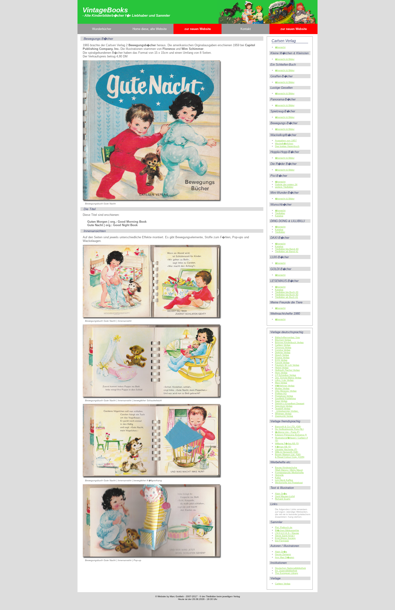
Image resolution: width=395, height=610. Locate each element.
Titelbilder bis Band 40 (287, 249)
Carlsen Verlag (282, 345)
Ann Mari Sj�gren (284, 557)
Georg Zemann (283, 554)
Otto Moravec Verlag (285, 391)
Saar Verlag (281, 401)
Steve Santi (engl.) (285, 535)
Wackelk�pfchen (284, 143)
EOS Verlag (281, 360)
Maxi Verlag (281, 382)
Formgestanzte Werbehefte (289, 472)
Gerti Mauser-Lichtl (285, 496)
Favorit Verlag (282, 362)
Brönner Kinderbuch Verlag (289, 342)
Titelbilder (280, 213)
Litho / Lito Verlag (284, 380)
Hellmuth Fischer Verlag (287, 370)
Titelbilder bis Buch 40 (286, 294)
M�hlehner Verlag (284, 385)
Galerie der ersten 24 (286, 184)
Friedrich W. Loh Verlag (287, 365)
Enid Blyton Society (285, 538)
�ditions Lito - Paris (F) (287, 432)
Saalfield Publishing (285, 398)
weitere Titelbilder (284, 187)
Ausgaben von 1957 (286, 140)
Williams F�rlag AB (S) (287, 443)
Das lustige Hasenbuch (287, 146)
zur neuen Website (197, 29)
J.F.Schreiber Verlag (285, 375)
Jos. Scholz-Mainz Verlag (288, 377)
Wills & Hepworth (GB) (286, 452)
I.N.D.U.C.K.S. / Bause (287, 533)
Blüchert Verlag (283, 340)
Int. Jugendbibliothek (286, 570)
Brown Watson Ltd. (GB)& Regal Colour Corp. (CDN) (289, 455)
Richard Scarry (282, 499)
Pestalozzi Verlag (284, 396)
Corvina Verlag (282, 350)
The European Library (286, 573)
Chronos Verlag (283, 347)
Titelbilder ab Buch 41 (286, 297)
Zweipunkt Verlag (284, 416)
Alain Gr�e (281, 493)
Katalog (279, 215)
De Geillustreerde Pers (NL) (289, 429)
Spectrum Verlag (283, 406)
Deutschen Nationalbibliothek (290, 568)
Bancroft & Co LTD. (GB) (288, 426)
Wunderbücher (101, 29)
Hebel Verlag (281, 367)
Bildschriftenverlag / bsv (287, 337)
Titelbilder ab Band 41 (286, 251)
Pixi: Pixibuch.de (283, 527)
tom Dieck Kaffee (284, 480)
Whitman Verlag (283, 413)
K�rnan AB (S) (283, 446)
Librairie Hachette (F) (286, 449)
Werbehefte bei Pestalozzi (289, 482)
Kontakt (245, 29)
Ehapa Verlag (282, 357)
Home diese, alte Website (150, 29)
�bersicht (280, 47)
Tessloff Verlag (282, 408)
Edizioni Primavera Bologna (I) (291, 434)
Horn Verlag (281, 372)
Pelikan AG (281, 393)
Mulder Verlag (282, 388)
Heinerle (279, 475)
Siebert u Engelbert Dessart (289, 403)
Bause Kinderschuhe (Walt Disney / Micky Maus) (289, 468)
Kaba (278, 477)
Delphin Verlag (282, 352)
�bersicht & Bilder (284, 59)
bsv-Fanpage (282, 540)
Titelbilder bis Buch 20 (286, 292)
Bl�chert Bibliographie (287, 530)
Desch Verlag (282, 355)
